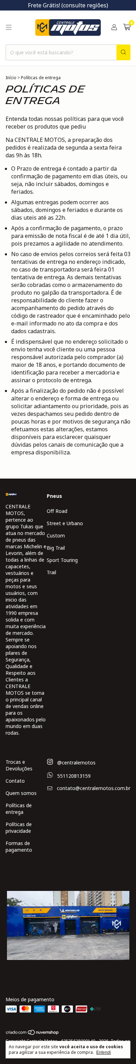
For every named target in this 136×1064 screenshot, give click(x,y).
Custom (56, 535)
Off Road (57, 511)
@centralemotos (76, 763)
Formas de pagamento (19, 846)
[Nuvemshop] (33, 1034)
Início (11, 78)
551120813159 (73, 776)
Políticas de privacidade (19, 827)
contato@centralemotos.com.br (93, 788)
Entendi (103, 1052)
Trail (51, 572)
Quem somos (21, 793)
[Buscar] (123, 52)
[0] (126, 27)
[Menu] (9, 27)
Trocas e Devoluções (19, 765)
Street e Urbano (65, 523)
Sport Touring (62, 560)
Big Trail (56, 547)
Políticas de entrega (19, 808)
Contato (15, 780)
